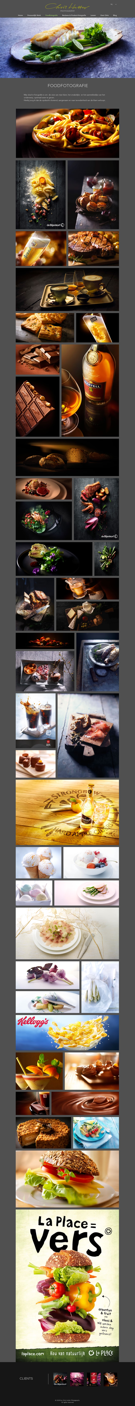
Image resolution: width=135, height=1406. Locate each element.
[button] (34, 15)
